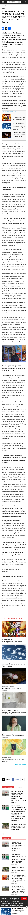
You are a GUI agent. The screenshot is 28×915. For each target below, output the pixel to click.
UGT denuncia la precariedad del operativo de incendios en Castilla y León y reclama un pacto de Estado (18, 797)
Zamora (7, 5)
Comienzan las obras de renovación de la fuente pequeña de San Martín (19, 869)
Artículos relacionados (7, 787)
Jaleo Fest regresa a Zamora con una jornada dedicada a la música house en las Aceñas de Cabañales (19, 878)
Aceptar (24, 899)
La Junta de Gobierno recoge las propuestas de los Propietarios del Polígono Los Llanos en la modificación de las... (18, 889)
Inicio (3, 5)
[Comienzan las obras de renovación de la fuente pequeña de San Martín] (5, 826)
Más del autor (18, 787)
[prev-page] (3, 834)
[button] (2, 2)
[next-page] (5, 834)
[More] (22, 779)
